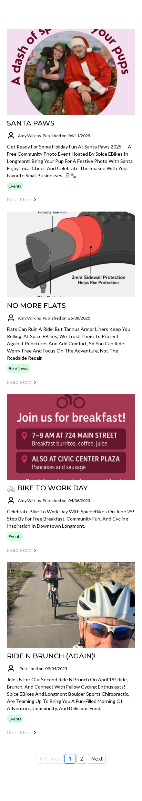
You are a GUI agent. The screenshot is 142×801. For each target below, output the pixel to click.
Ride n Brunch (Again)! (51, 656)
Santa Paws (30, 123)
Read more (19, 199)
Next (97, 759)
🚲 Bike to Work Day (47, 488)
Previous (50, 759)
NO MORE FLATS (36, 305)
